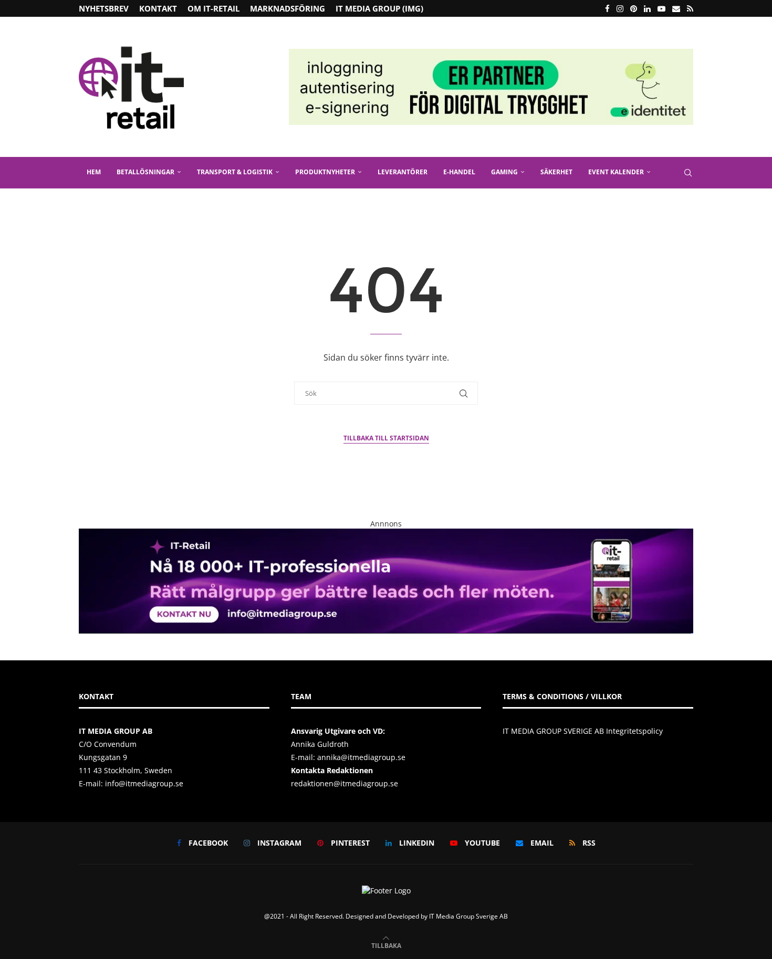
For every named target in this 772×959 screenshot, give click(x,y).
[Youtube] (661, 8)
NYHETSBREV (104, 8)
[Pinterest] (633, 8)
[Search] (688, 172)
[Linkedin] (647, 8)
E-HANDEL (459, 171)
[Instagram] (620, 8)
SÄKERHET (556, 171)
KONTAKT (158, 8)
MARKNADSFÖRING (287, 8)
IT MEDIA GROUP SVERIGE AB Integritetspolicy (583, 731)
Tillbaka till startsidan (386, 438)
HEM (94, 171)
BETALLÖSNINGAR (145, 171)
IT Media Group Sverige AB (468, 916)
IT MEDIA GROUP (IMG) (379, 8)
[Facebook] (607, 8)
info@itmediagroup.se (144, 783)
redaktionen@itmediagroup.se (344, 783)
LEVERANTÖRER (402, 171)
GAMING (504, 171)
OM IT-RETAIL (213, 8)
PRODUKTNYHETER (325, 171)
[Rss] (690, 8)
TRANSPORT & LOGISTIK (235, 171)
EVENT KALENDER (616, 171)
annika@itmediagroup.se (361, 757)
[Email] (676, 8)
